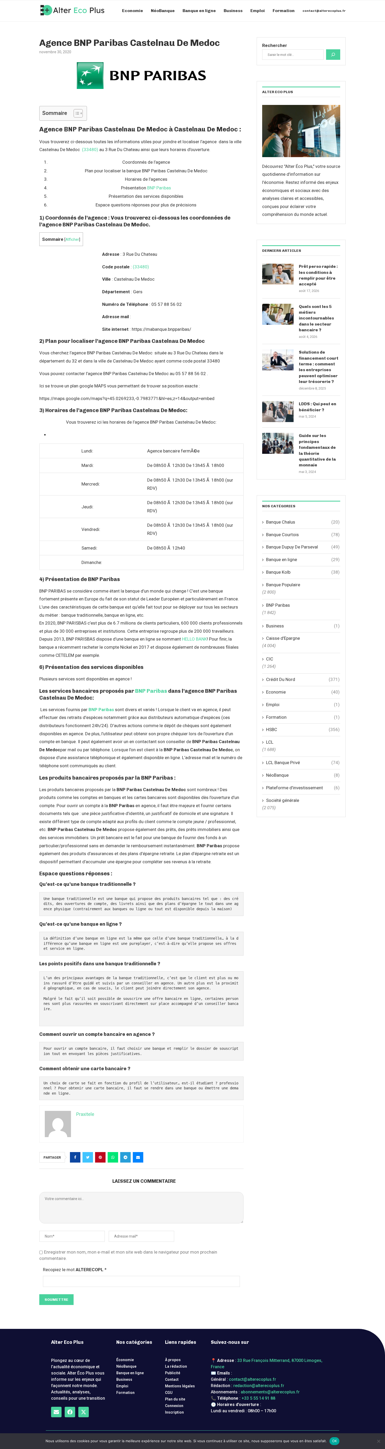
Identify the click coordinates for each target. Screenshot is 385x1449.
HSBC (303, 729)
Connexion (174, 1406)
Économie (125, 1360)
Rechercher (274, 45)
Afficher (72, 239)
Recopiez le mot (75, 1269)
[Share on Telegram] (125, 1157)
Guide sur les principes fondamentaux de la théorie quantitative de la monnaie (317, 450)
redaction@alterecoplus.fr (258, 1385)
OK (334, 1441)
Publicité (172, 1373)
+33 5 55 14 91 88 (258, 1398)
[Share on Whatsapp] (113, 1157)
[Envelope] (56, 1412)
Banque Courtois (303, 534)
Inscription (174, 1412)
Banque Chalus (303, 522)
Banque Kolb (303, 572)
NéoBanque (163, 10)
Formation (284, 10)
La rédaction (176, 1366)
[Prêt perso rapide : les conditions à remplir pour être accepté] (278, 274)
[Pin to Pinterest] (100, 1157)
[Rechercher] (333, 54)
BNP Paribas (159, 187)
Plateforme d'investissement (303, 787)
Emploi (257, 10)
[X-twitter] (83, 1412)
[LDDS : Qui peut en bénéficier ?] (278, 411)
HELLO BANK (194, 639)
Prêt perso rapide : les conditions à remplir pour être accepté (318, 275)
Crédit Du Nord (303, 679)
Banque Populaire (283, 584)
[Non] (378, 1441)
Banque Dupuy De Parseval (303, 547)
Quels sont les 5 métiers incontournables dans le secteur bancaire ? (316, 318)
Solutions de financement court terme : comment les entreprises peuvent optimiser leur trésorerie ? (318, 367)
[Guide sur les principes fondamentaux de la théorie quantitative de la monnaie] (278, 443)
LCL (269, 742)
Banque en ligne (199, 10)
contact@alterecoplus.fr (324, 11)
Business (233, 10)
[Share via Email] (138, 1157)
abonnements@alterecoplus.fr (270, 1391)
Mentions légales (180, 1386)
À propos (173, 1360)
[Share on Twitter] (87, 1157)
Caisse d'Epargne (283, 638)
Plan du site (175, 1399)
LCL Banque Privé (303, 762)
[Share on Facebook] (75, 1157)
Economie (132, 10)
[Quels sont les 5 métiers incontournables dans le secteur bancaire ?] (278, 314)
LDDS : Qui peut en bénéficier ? (317, 406)
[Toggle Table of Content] (75, 113)
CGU (169, 1392)
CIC (269, 659)
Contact (172, 1379)
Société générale (282, 800)
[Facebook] (70, 1412)
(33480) (90, 149)
